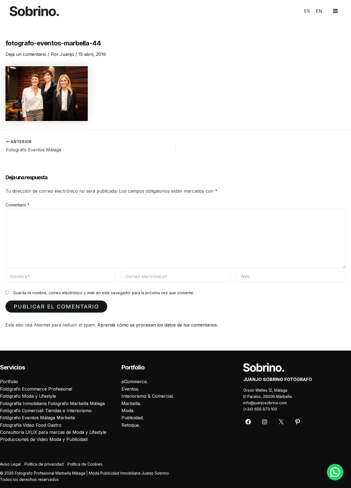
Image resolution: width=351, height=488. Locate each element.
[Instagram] (265, 422)
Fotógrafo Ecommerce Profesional (36, 389)
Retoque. (130, 425)
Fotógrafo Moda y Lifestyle (28, 396)
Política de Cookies (85, 464)
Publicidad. (132, 417)
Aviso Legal (10, 464)
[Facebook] (248, 422)
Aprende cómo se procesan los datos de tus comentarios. (157, 325)
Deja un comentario (25, 54)
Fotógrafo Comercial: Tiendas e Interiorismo (46, 410)
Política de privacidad (44, 464)
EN (319, 11)
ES (307, 11)
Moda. (127, 410)
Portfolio (9, 381)
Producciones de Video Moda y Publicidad (43, 439)
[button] (335, 472)
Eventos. (130, 389)
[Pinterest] (297, 422)
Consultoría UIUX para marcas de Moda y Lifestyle (53, 432)
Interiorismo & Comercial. (147, 396)
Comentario (17, 205)
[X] (281, 422)
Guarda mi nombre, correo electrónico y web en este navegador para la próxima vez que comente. (103, 292)
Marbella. (131, 403)
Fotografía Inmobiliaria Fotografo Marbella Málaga (52, 403)
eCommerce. (134, 381)
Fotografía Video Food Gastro (30, 425)
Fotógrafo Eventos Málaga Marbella (37, 417)
